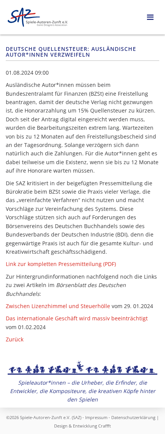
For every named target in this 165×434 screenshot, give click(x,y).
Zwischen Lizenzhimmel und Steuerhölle (58, 306)
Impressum (96, 417)
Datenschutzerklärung (133, 417)
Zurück (14, 339)
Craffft (104, 426)
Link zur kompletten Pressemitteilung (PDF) (61, 264)
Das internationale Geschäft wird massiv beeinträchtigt (77, 318)
